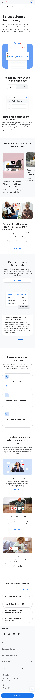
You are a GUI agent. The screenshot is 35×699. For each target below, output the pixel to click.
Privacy (4, 681)
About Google (7, 679)
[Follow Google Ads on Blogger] (4, 634)
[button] (13, 165)
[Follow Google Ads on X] (9, 634)
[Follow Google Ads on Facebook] (19, 634)
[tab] (12, 87)
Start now (17, 695)
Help (6, 685)
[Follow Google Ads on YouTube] (14, 634)
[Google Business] (6, 2)
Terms (11, 681)
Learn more (17, 489)
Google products (19, 679)
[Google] (5, 675)
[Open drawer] (2, 2)
